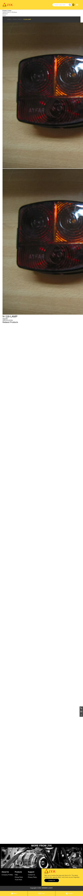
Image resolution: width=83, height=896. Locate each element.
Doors (4, 15)
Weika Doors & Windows (10, 12)
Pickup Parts (19, 877)
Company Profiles (7, 875)
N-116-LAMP (27, 19)
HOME (9, 19)
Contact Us (31, 875)
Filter (16, 875)
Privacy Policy (32, 877)
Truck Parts (17, 19)
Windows (5, 13)
